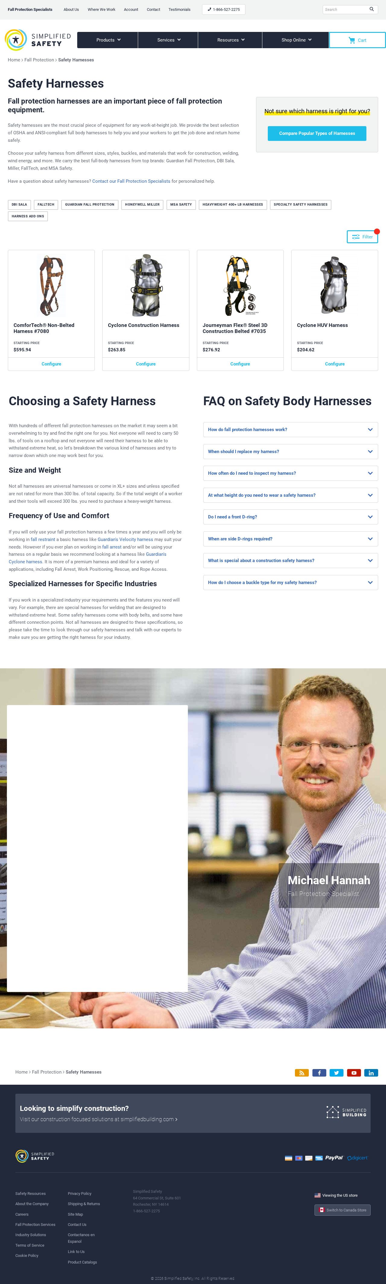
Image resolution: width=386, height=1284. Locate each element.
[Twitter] (336, 1073)
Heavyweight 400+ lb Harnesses (233, 205)
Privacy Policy (79, 1193)
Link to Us (76, 1251)
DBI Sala (19, 205)
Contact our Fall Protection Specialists (131, 181)
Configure (51, 364)
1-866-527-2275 (226, 9)
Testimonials (180, 9)
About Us (71, 9)
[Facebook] (319, 1073)
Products (106, 40)
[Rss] (302, 1073)
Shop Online (294, 40)
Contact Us (77, 1224)
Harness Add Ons (28, 216)
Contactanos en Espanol (81, 1238)
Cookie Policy (26, 1255)
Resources (228, 40)
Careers (22, 1214)
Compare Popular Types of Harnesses (317, 133)
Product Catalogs (82, 1262)
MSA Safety (181, 205)
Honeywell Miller (142, 205)
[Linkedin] (371, 1073)
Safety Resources (30, 1193)
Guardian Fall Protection (90, 205)
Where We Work (101, 9)
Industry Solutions (30, 1235)
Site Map (75, 1214)
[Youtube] (354, 1073)
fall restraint (43, 539)
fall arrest (112, 547)
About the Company (32, 1204)
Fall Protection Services (35, 1224)
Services (166, 40)
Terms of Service (29, 1245)
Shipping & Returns (84, 1204)
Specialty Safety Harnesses (300, 205)
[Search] (371, 9)
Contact (153, 9)
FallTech (46, 205)
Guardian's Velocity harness (125, 539)
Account (131, 9)
